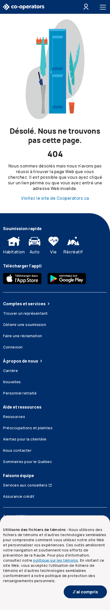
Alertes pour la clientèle (25, 439)
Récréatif (73, 252)
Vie (53, 252)
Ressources (14, 416)
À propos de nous (20, 361)
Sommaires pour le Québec (27, 461)
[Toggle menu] (104, 7)
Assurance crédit (18, 496)
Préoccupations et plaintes (27, 427)
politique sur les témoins (55, 560)
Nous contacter (17, 450)
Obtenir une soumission (24, 324)
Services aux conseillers (25, 485)
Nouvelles (12, 381)
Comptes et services (24, 304)
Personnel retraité (20, 393)
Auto (35, 252)
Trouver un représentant (25, 313)
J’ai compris (85, 592)
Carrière (10, 370)
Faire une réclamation (22, 335)
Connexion (13, 347)
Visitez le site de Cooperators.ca (55, 198)
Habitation (14, 252)
